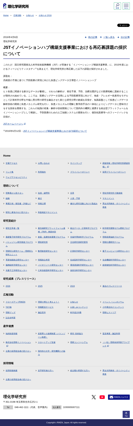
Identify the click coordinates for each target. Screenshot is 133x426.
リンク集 (9, 172)
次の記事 (125, 37)
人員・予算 (75, 198)
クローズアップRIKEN (15, 302)
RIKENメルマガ (121, 397)
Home (6, 15)
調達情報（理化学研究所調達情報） (116, 165)
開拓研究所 (43, 242)
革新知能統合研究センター (17, 260)
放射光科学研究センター (81, 270)
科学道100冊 (75, 312)
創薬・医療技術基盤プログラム (51, 237)
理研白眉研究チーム (111, 242)
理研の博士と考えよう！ (48, 302)
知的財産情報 (11, 333)
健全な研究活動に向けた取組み (83, 203)
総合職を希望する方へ (80, 370)
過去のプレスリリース (112, 286)
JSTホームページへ (13, 124)
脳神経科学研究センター (16, 265)
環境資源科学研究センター (82, 265)
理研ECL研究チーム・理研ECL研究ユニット (19, 253)
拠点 (40, 198)
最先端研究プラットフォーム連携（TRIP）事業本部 (51, 230)
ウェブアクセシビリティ (16, 177)
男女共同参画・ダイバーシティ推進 (116, 205)
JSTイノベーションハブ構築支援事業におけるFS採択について (55, 131)
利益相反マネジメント (47, 212)
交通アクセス (11, 163)
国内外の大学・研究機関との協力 (51, 353)
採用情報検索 (11, 370)
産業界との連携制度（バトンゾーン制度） (51, 335)
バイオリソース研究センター (50, 265)
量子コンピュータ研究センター (116, 251)
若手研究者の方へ (46, 370)
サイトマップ (76, 163)
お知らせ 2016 (45, 15)
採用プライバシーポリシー (114, 172)
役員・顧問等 (44, 193)
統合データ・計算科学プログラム (83, 230)
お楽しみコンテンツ (79, 307)
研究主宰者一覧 (12, 228)
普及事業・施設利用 (111, 333)
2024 (72, 286)
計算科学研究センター (80, 251)
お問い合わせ (44, 163)
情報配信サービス (46, 307)
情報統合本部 (44, 260)
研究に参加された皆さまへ (17, 212)
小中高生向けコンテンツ (113, 307)
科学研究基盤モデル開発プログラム (116, 230)
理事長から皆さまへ (14, 193)
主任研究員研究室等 (79, 242)
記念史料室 (10, 318)
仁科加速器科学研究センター (50, 270)
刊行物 (9, 307)
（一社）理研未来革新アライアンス (116, 344)
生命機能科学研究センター (114, 260)
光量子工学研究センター (16, 270)
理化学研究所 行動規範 (112, 193)
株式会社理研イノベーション (18, 342)
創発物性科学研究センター (114, 265)
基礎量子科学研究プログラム (18, 237)
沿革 (72, 193)
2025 (40, 286)
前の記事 (92, 37)
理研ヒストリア (109, 312)
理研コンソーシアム (79, 342)
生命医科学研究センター (81, 260)
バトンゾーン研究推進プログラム (19, 244)
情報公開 (42, 203)
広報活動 (17, 15)
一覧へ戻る (109, 37)
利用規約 (42, 172)
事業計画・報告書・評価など (18, 203)
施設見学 (42, 312)
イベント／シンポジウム (113, 302)
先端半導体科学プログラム (82, 237)
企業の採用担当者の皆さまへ (18, 351)
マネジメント (108, 198)
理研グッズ (10, 312)
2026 (8, 286)
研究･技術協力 (76, 333)
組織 (8, 198)
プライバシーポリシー (80, 172)
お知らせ (30, 15)
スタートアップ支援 (46, 342)
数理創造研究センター (47, 251)
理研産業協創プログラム (113, 237)
